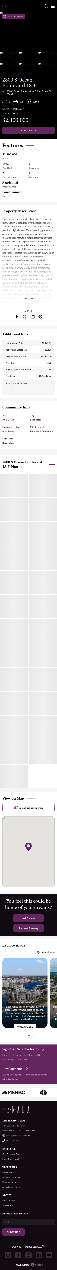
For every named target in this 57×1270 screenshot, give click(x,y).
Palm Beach (8, 419)
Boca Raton (35, 419)
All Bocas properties (11, 1177)
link (17, 316)
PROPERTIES (9, 1167)
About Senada (8, 1200)
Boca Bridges (8, 1059)
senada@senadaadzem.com (18, 1135)
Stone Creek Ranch (11, 1055)
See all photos (15, 16)
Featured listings (9, 1182)
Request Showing (28, 928)
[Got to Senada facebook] (18, 1255)
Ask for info (28, 918)
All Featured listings (11, 1187)
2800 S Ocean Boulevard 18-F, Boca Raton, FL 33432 (29, 92)
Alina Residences (10, 1079)
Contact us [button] (28, 130)
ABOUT (6, 1195)
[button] (29, 1035)
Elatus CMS (36, 1265)
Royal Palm (23, 1059)
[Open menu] (53, 6)
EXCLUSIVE (9, 1148)
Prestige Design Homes (36, 1074)
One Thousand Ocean (33, 1055)
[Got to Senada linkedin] (39, 1255)
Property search (46, 6)
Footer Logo (16, 1110)
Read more (28, 298)
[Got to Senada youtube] (49, 1255)
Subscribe (13, 1232)
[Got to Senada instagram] (28, 1255)
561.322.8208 (12, 1140)
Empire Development (12, 1074)
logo (5, 6)
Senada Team (8, 1205)
